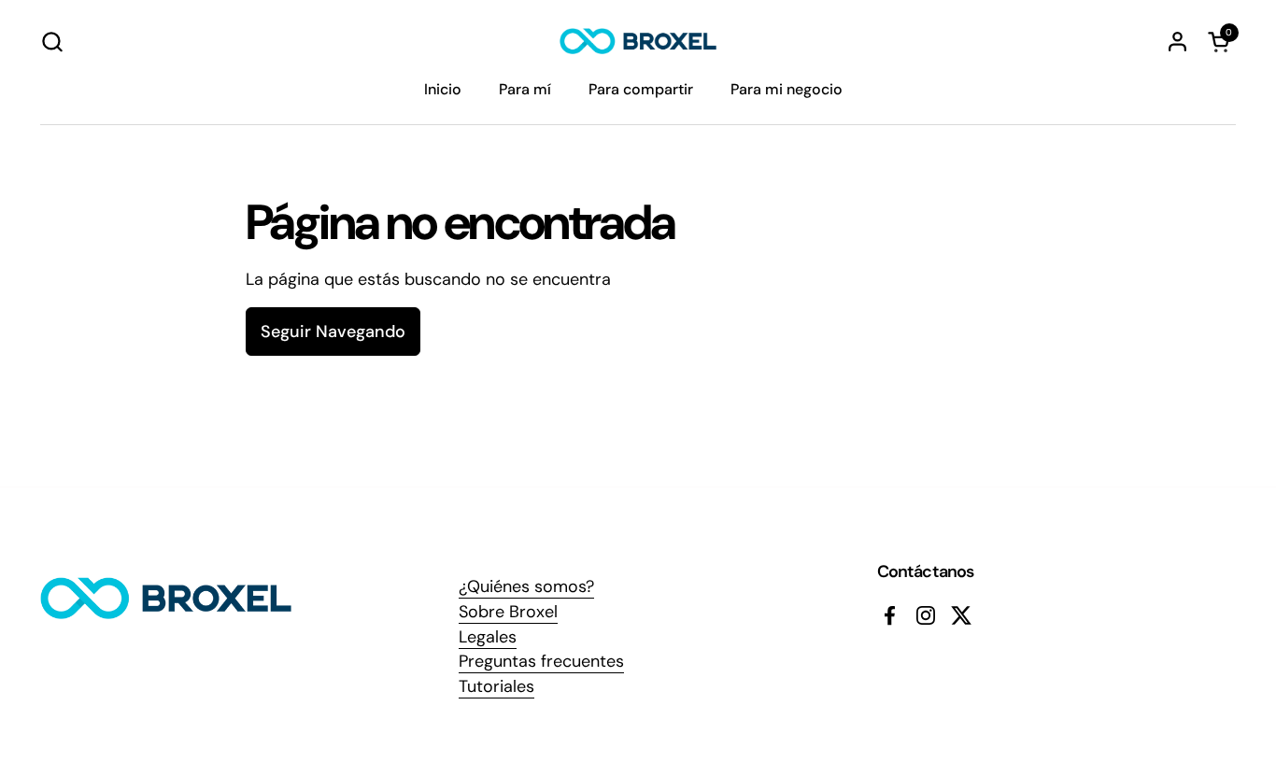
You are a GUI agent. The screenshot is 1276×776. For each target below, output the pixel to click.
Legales (488, 637)
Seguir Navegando (333, 331)
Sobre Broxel (508, 611)
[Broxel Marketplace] (638, 41)
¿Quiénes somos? (526, 586)
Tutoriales (496, 686)
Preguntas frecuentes (541, 661)
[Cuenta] (1177, 41)
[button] (52, 41)
